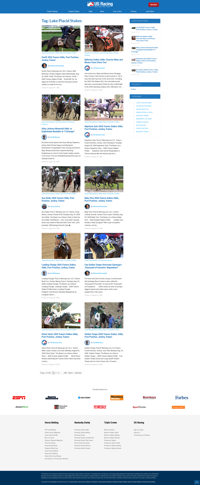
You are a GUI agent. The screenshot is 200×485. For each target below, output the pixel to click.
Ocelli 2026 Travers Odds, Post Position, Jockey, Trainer (147, 28)
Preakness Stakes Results (112, 448)
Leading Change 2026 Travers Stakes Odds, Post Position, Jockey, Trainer (59, 266)
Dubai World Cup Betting (53, 456)
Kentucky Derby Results (82, 448)
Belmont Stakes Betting (111, 435)
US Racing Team (99, 68)
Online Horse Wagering (52, 432)
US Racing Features (105, 260)
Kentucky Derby (142, 115)
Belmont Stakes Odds (111, 432)
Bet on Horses (49, 438)
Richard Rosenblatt (57, 65)
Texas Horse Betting (51, 451)
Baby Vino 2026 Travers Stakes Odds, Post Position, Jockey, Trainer (102, 199)
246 (49, 373)
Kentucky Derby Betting (82, 432)
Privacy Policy (73, 482)
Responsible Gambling (105, 482)
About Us (137, 432)
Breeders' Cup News (91, 53)
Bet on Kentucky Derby (82, 443)
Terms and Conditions (84, 482)
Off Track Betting (50, 430)
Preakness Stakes (110, 440)
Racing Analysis (61, 122)
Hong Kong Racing (51, 445)
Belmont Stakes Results (112, 438)
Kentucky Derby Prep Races (83, 440)
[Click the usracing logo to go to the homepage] (100, 4)
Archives (78, 373)
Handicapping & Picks (144, 112)
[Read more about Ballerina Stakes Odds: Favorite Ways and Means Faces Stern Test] (104, 38)
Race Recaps (141, 125)
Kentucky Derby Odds (81, 430)
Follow (133, 89)
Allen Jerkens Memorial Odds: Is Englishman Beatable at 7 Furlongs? (58, 130)
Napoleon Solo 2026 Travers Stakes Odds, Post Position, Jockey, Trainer (104, 127)
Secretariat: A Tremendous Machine (56, 458)
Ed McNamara (55, 137)
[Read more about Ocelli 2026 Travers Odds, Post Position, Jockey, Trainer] (61, 38)
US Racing (53, 482)
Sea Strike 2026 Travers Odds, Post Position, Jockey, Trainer (58, 199)
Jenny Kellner (55, 206)
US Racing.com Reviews (142, 435)
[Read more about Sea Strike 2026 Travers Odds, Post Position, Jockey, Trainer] (61, 179)
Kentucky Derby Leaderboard (84, 438)
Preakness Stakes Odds (112, 443)
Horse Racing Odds (51, 435)
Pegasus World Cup (51, 448)
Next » (70, 373)
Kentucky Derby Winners (82, 445)
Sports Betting (142, 128)
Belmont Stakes (142, 131)
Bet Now (153, 5)
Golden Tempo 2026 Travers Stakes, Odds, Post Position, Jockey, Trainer (104, 335)
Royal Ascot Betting (51, 453)
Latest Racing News (48, 53)
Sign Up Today (138, 430)
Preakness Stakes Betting (112, 445)
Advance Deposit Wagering (54, 440)
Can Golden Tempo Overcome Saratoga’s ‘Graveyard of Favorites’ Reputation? (103, 266)
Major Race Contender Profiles (66, 53)
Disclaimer (95, 482)
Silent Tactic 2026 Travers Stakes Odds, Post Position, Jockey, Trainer (60, 335)
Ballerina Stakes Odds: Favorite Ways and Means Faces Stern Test (104, 61)
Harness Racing (142, 122)
